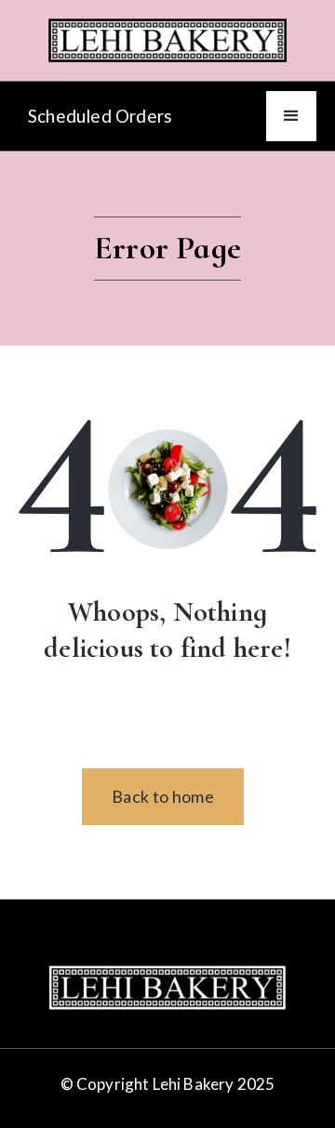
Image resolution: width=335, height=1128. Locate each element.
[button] (291, 116)
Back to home (163, 796)
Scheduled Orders (100, 115)
